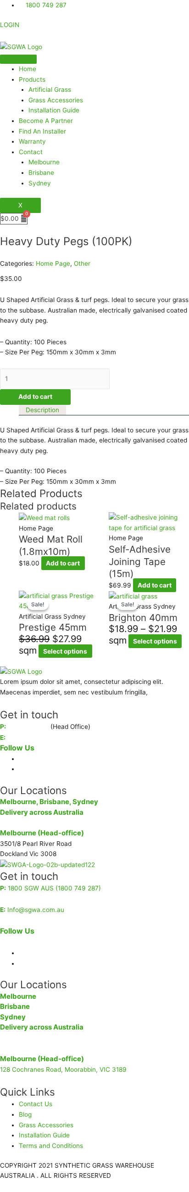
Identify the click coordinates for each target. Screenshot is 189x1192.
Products (32, 79)
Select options (65, 651)
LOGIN (9, 24)
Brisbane (41, 172)
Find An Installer (42, 131)
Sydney (39, 183)
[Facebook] (21, 758)
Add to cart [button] (63, 563)
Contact (31, 152)
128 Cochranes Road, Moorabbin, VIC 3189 (63, 1069)
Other (82, 263)
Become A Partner (46, 120)
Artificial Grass (49, 89)
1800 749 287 (28, 726)
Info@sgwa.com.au (35, 737)
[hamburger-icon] (18, 59)
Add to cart (35, 396)
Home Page (53, 263)
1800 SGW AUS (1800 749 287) (54, 888)
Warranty (32, 141)
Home (27, 69)
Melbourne (44, 162)
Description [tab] (42, 410)
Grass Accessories (55, 100)
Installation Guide (53, 110)
